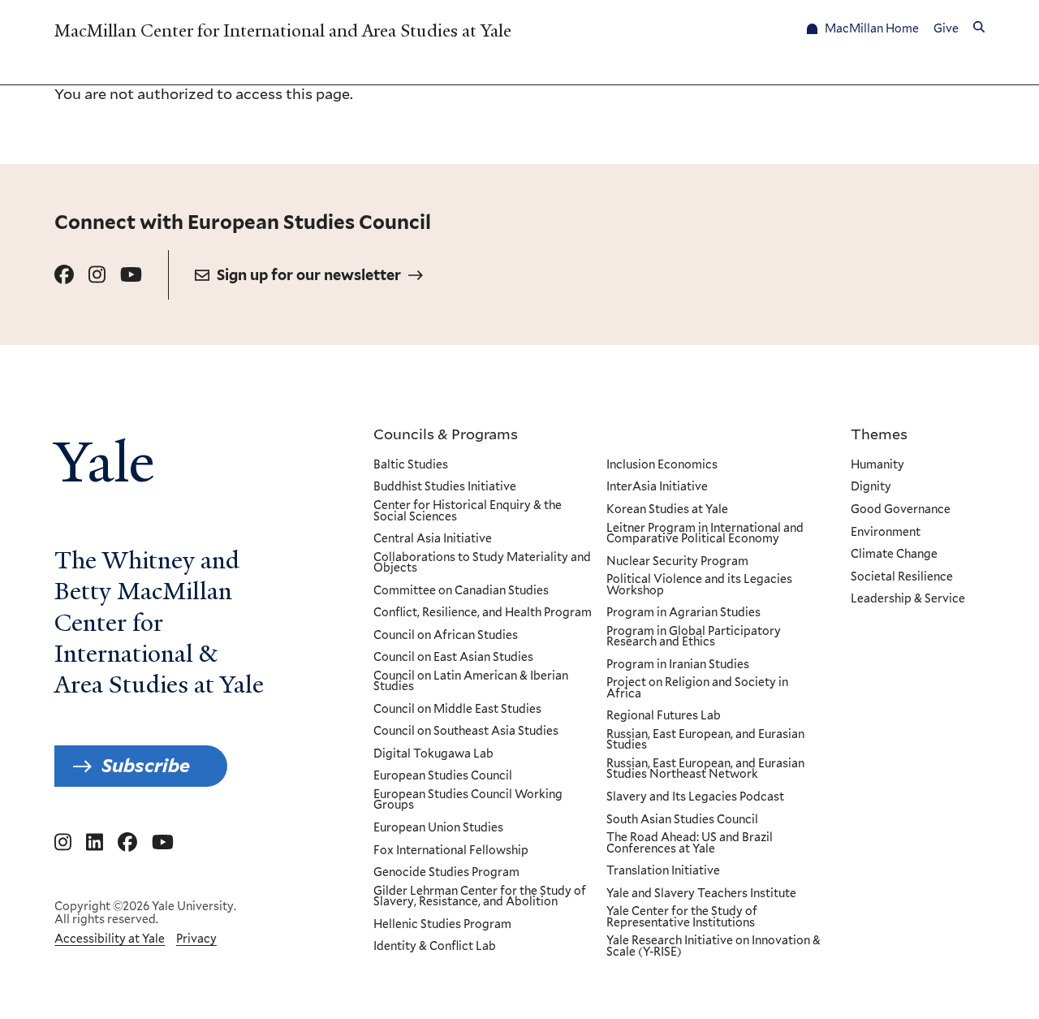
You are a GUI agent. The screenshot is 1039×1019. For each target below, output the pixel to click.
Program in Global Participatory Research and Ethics (693, 637)
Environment (885, 532)
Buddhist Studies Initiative (444, 487)
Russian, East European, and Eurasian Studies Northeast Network (705, 769)
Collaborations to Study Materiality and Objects (482, 563)
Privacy (196, 938)
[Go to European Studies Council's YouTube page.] (131, 275)
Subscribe (145, 765)
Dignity (871, 487)
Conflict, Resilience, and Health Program (482, 613)
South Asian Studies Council (682, 820)
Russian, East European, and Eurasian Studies (705, 740)
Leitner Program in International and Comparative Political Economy (705, 534)
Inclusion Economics (662, 465)
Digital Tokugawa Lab (433, 754)
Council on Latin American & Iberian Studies (470, 682)
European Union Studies (438, 828)
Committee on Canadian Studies (461, 591)
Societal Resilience (902, 577)
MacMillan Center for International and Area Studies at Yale (282, 30)
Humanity (877, 465)
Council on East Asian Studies (453, 657)
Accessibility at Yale (109, 938)
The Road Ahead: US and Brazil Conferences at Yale (689, 843)
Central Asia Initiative (432, 539)
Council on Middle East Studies (457, 709)
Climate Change (894, 554)
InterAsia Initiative (657, 487)
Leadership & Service (908, 599)
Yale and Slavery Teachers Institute (701, 894)
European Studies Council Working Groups (468, 800)
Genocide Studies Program (446, 873)
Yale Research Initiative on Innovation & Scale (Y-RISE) (713, 946)
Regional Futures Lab (663, 716)
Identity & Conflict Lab (434, 946)
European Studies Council (442, 776)
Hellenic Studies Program (442, 924)
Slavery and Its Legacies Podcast (695, 797)
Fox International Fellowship (450, 851)
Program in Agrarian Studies (683, 613)
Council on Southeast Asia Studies (465, 731)
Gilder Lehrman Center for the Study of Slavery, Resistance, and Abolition (479, 897)
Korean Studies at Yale (667, 510)
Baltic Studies (410, 465)
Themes (879, 433)
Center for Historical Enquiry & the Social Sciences (467, 511)
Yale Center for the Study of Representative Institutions (681, 917)
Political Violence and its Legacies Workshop (699, 585)
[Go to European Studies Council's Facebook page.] (64, 275)
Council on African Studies (445, 635)
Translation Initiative (663, 871)
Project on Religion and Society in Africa (697, 688)
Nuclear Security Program (677, 562)
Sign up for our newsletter (309, 274)
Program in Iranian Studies (677, 665)
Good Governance (901, 510)
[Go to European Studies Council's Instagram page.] (97, 275)
